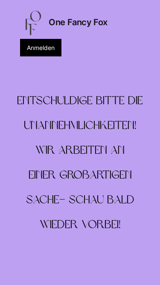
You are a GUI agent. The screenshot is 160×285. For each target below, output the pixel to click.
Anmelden (41, 47)
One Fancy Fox (78, 22)
